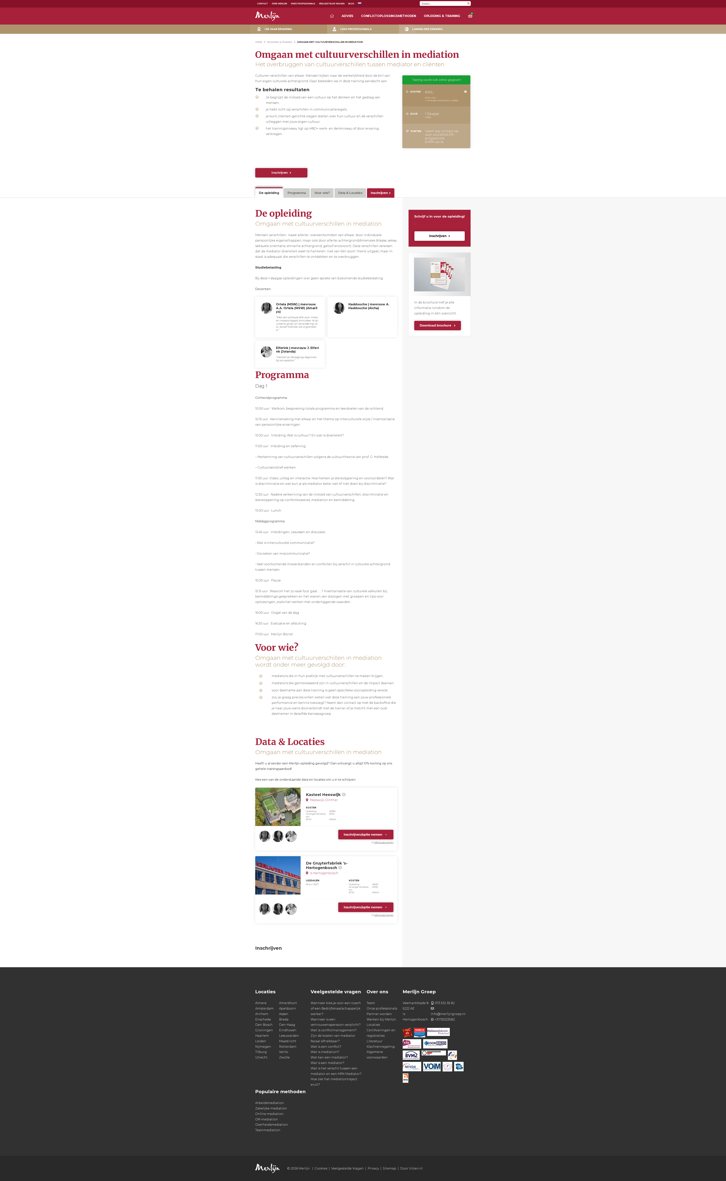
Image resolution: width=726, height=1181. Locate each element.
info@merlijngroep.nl (448, 1014)
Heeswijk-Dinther (323, 800)
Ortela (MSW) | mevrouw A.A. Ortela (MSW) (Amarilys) (296, 308)
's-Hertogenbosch (323, 873)
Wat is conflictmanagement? (334, 1030)
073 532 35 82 (445, 1003)
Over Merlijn (279, 3)
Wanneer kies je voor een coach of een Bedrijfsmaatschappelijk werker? (336, 1008)
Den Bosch (264, 1025)
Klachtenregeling (381, 1046)
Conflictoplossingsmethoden (388, 16)
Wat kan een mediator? (329, 1057)
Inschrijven (279, 172)
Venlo (283, 1052)
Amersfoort (288, 1003)
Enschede (263, 1019)
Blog (351, 3)
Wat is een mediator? (327, 1063)
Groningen (264, 1030)
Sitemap (389, 1168)
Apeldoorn (287, 1008)
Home (258, 42)
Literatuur (374, 1041)
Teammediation (267, 1130)
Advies (347, 16)
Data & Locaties (350, 193)
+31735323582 (445, 1019)
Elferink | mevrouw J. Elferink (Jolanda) (297, 349)
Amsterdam (264, 1008)
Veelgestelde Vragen (331, 3)
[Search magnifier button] (468, 3)
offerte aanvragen (383, 842)
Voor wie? (322, 193)
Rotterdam (287, 1046)
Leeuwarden (289, 1035)
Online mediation (269, 1114)
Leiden (260, 1041)
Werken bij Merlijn (381, 1019)
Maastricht (287, 1041)
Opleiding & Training (279, 42)
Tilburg (261, 1052)
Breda (284, 1019)
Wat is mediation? (325, 1052)
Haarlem (262, 1035)
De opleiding (269, 193)
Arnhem (261, 1014)
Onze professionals (382, 1008)
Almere (261, 1003)
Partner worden (379, 1014)
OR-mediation (266, 1119)
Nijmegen (263, 1046)
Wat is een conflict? (326, 1046)
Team (371, 1003)
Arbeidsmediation (269, 1103)
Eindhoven (287, 1030)
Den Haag (287, 1025)
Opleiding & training (442, 16)
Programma (297, 193)
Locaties (373, 1025)
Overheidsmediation (271, 1125)
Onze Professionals (303, 3)
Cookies (321, 1168)
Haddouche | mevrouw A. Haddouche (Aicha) (368, 306)
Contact (262, 3)
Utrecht (261, 1057)
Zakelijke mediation (271, 1108)
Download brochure (436, 325)
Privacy (373, 1168)
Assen (283, 1014)
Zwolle (284, 1057)
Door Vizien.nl (411, 1168)
